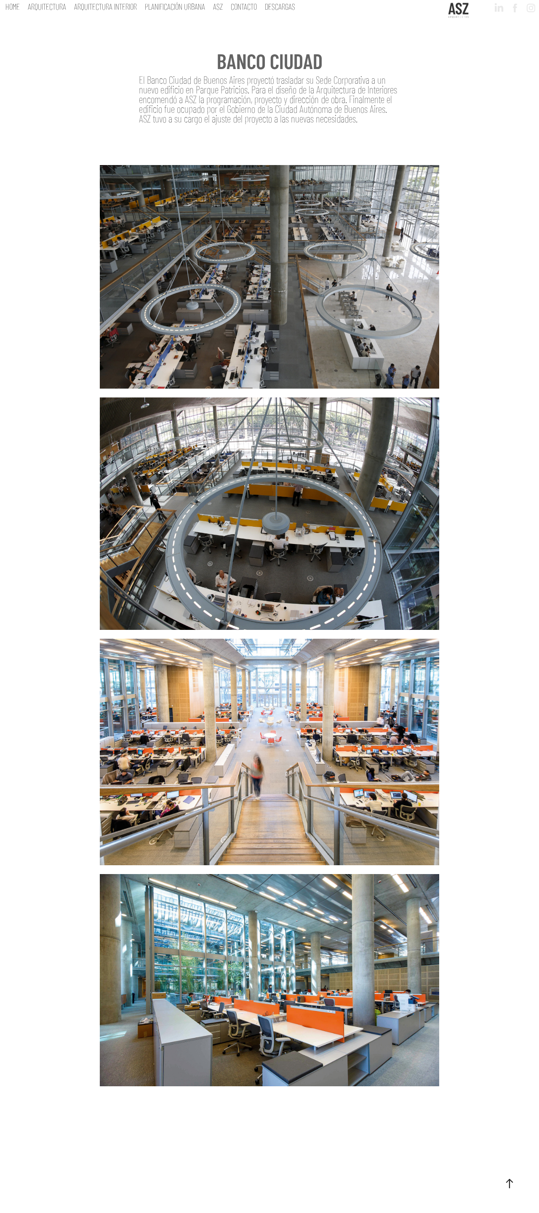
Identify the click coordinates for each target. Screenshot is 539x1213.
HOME (12, 6)
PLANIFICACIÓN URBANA (175, 6)
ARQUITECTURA (47, 6)
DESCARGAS (280, 6)
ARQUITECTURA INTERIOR (105, 6)
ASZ (218, 6)
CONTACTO (244, 6)
